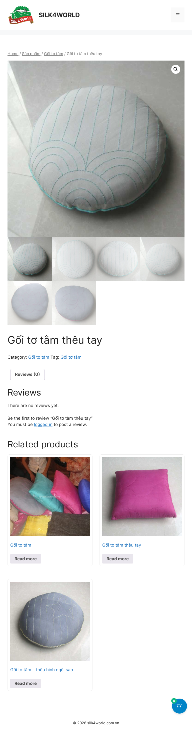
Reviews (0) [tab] (27, 374)
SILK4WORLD (59, 15)
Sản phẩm (31, 53)
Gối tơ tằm (53, 53)
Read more (25, 558)
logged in (43, 424)
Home (13, 53)
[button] (175, 69)
